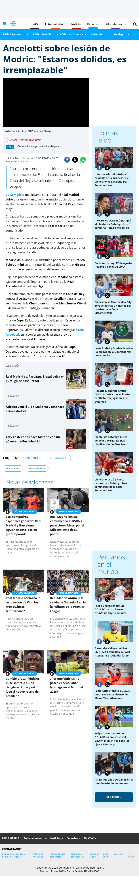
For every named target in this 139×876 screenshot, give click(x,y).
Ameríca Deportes (19, 161)
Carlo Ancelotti (34, 457)
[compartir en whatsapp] (83, 160)
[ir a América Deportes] (13, 23)
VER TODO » (113, 797)
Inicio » (10, 158)
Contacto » (118, 855)
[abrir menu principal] (4, 23)
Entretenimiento (55, 24)
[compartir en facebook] (67, 160)
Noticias (76, 24)
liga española (37, 468)
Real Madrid (13, 468)
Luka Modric (60, 457)
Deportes (93, 24)
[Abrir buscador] (135, 24)
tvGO (35, 24)
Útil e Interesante (115, 24)
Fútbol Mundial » (25, 158)
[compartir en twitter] (75, 160)
